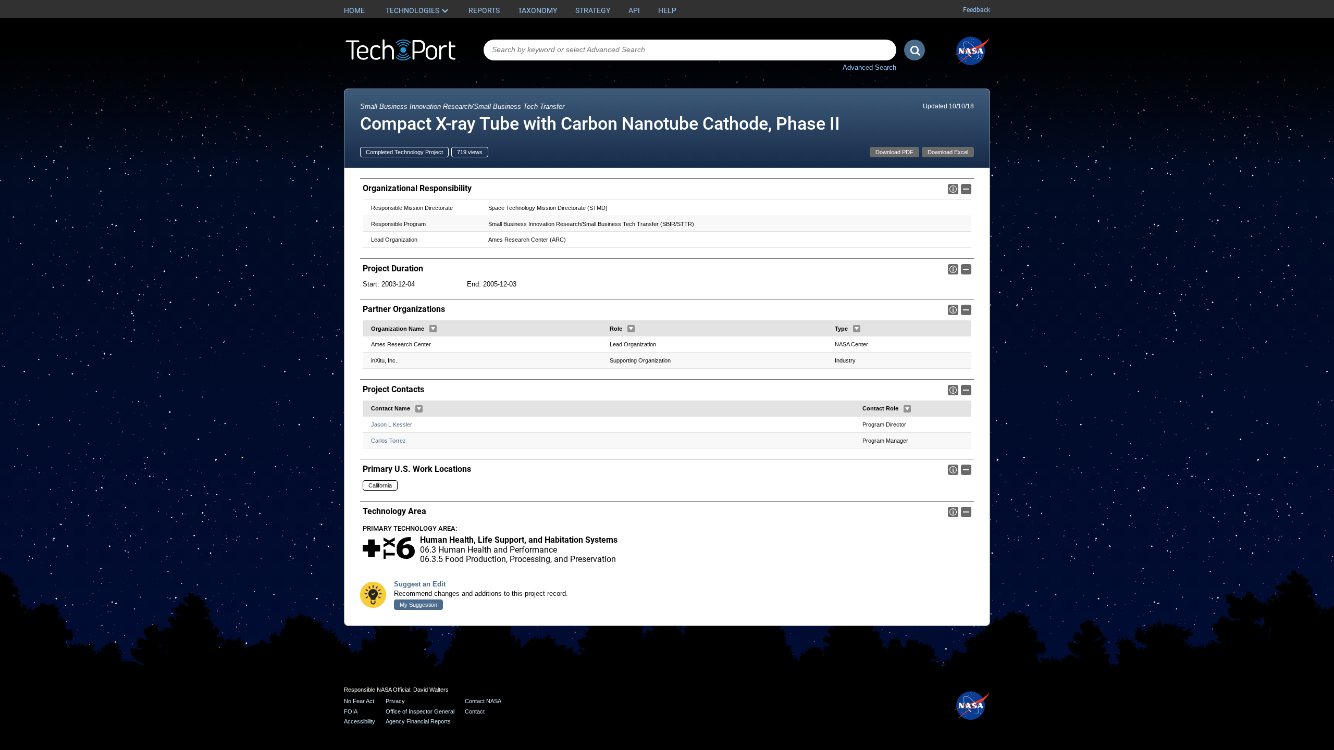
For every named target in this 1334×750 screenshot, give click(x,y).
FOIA (350, 711)
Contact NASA (483, 701)
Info (953, 189)
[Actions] (433, 328)
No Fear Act (359, 701)
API (634, 10)
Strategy (592, 10)
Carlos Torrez (388, 441)
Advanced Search (869, 67)
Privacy (395, 701)
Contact (475, 711)
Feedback (976, 10)
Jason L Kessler (391, 424)
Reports (484, 10)
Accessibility (359, 721)
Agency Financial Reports (418, 721)
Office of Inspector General (420, 711)
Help (667, 10)
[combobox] (690, 50)
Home (354, 10)
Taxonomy (537, 10)
